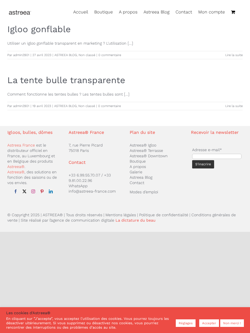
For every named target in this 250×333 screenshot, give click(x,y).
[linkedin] (51, 191)
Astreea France (21, 145)
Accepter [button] (209, 323)
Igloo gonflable (39, 29)
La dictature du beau (135, 220)
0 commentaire (109, 55)
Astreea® (15, 166)
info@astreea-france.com (92, 191)
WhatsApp (78, 186)
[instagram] (33, 191)
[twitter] (24, 191)
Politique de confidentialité (163, 215)
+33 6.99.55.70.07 (84, 175)
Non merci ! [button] (232, 323)
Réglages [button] (186, 323)
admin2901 (21, 55)
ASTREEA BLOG (65, 55)
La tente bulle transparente (66, 80)
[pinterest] (42, 191)
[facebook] (16, 191)
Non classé (87, 55)
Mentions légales (120, 215)
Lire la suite (234, 55)
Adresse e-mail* (207, 149)
